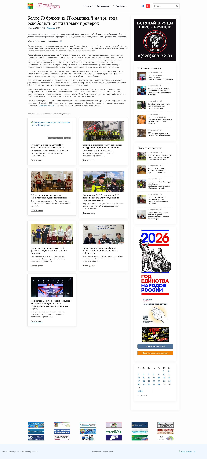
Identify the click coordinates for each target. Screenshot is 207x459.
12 (149, 378)
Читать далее (37, 160)
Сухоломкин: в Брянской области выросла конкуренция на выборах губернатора (100, 250)
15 (164, 378)
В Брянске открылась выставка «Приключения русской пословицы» (49, 196)
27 (154, 384)
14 (159, 378)
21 (159, 381)
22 (164, 381)
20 (154, 381)
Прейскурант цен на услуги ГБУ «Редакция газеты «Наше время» (47, 146)
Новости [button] (87, 6)
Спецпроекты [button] (103, 6)
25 (144, 384)
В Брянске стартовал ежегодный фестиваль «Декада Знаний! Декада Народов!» (49, 250)
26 (149, 384)
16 (169, 378)
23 (169, 381)
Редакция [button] (120, 6)
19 (149, 381)
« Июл (140, 391)
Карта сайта (108, 452)
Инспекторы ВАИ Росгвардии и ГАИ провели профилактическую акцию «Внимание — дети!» (101, 198)
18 (144, 381)
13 (154, 378)
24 (139, 384)
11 (143, 378)
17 (139, 381)
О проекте (96, 452)
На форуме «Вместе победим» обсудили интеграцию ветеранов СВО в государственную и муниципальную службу (51, 304)
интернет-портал (46, 105)
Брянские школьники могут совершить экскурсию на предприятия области (102, 146)
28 (159, 384)
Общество (50, 28)
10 (139, 378)
